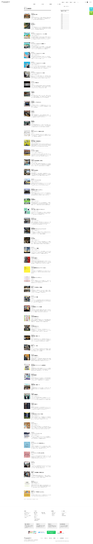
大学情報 (25, 517)
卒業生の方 (71, 2)
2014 (62, 28)
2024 (62, 16)
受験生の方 (63, 2)
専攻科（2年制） (43, 512)
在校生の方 (67, 2)
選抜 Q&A (53, 514)
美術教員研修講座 (64, 515)
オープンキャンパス (64, 512)
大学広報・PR (26, 514)
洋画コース (35, 513)
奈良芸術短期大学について (27, 512)
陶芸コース (35, 516)
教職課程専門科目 (36, 520)
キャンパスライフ (26, 516)
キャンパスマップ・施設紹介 (27, 515)
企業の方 (75, 2)
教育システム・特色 (26, 513)
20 (34, 499)
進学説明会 (63, 513)
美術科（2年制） (36, 512)
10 (33, 499)
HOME (64, 6)
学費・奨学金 (53, 513)
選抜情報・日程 (53, 512)
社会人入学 (53, 515)
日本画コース (35, 514)
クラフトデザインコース (37, 518)
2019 (62, 22)
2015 (62, 27)
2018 (62, 23)
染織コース (35, 517)
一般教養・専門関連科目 (37, 519)
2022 (62, 18)
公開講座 (63, 514)
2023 (62, 17)
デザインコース (36, 515)
